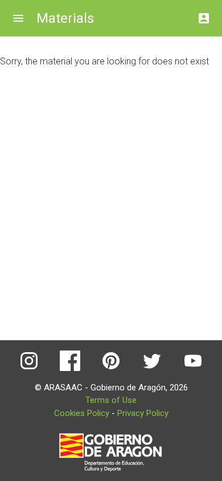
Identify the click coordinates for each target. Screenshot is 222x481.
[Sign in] (203, 15)
